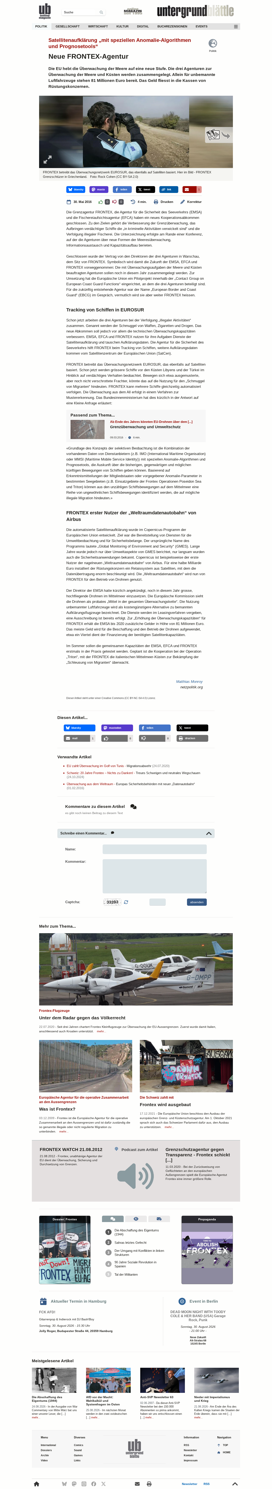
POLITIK (41, 26)
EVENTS (201, 26)
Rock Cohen (106, 176)
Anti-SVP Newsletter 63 (156, 1397)
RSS (207, 1484)
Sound (78, 1450)
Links (77, 1460)
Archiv (45, 1455)
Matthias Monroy (189, 682)
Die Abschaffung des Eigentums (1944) (137, 1232)
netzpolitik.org (191, 687)
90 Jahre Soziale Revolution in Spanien (135, 1264)
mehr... (101, 1031)
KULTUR (122, 26)
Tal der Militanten (126, 1274)
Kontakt (188, 1455)
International (48, 1445)
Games (78, 1455)
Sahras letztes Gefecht (130, 1242)
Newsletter (189, 1484)
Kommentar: (75, 862)
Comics (78, 1445)
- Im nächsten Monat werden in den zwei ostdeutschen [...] (106, 1414)
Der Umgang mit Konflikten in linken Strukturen (139, 1253)
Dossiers (46, 1450)
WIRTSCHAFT (98, 26)
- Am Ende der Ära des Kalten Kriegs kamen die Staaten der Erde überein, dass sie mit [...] (216, 1410)
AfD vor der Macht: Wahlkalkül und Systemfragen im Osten (103, 1400)
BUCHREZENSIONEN (172, 26)
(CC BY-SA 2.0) (126, 176)
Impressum (191, 1460)
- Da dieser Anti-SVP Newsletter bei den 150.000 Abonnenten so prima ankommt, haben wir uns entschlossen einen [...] (161, 1410)
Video (44, 1460)
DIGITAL (143, 26)
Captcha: (72, 902)
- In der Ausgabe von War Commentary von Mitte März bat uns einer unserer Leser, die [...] (54, 1410)
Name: (70, 849)
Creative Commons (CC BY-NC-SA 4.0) (124, 698)
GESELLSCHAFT (68, 26)
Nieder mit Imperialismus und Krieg (212, 1398)
